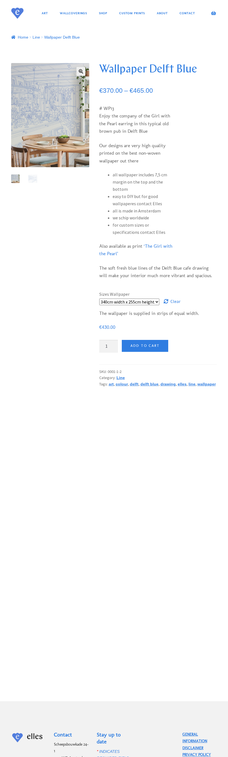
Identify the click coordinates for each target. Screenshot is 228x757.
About (162, 13)
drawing (168, 384)
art (111, 384)
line (192, 384)
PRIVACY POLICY (196, 754)
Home (23, 37)
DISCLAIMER (192, 748)
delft (134, 384)
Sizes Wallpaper (114, 294)
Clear (175, 301)
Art (45, 13)
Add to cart (145, 346)
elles (182, 384)
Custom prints (132, 13)
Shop (103, 13)
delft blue (149, 384)
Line (36, 37)
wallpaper (206, 384)
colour (122, 384)
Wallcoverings (73, 13)
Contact (187, 13)
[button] (80, 71)
